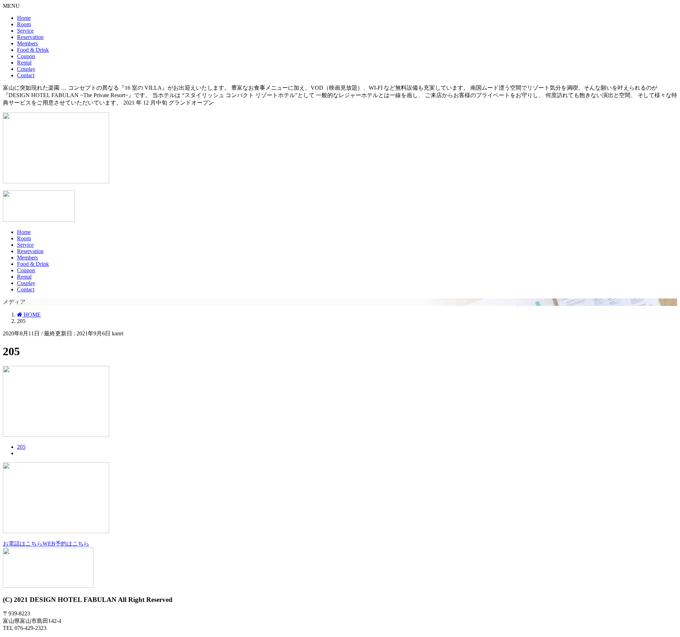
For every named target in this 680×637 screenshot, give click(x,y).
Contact (25, 75)
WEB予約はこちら (65, 544)
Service (25, 31)
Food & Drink (33, 50)
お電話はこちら (22, 544)
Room (24, 24)
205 (21, 447)
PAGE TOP (666, 607)
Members (27, 43)
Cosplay (26, 69)
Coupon (26, 56)
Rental (24, 63)
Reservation (30, 37)
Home (24, 18)
